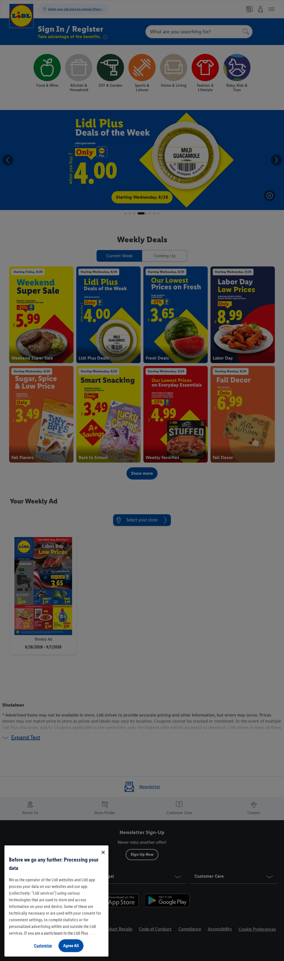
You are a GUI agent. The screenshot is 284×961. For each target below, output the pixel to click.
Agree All (71, 945)
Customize (43, 945)
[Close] (103, 852)
